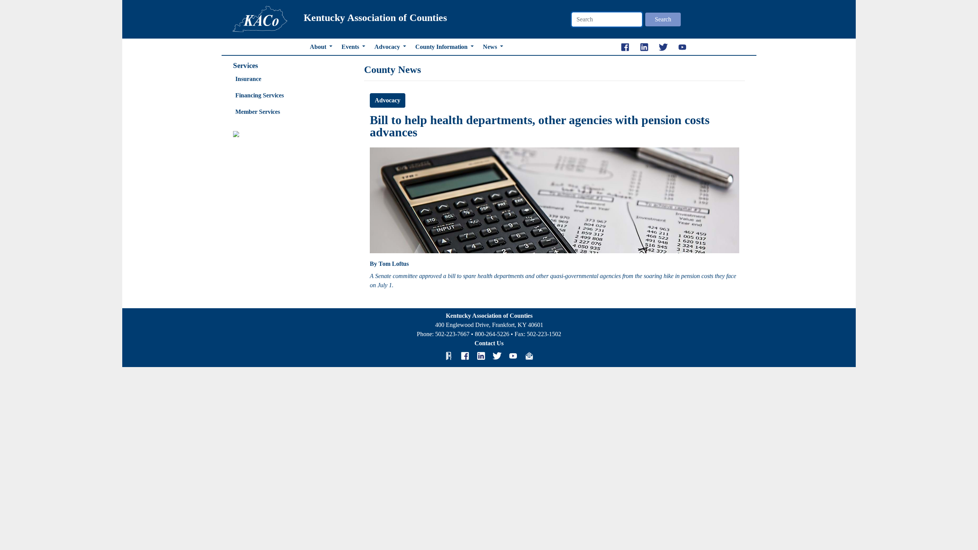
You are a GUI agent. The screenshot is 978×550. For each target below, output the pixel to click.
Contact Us (489, 343)
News (491, 47)
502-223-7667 (452, 334)
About (319, 47)
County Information (442, 47)
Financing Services (259, 95)
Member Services (257, 111)
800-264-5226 (492, 334)
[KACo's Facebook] (465, 356)
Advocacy (388, 47)
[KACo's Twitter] (497, 356)
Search (663, 19)
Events (351, 47)
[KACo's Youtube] (513, 356)
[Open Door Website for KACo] (449, 356)
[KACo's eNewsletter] (529, 356)
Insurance (248, 79)
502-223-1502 (544, 334)
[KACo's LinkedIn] (481, 356)
